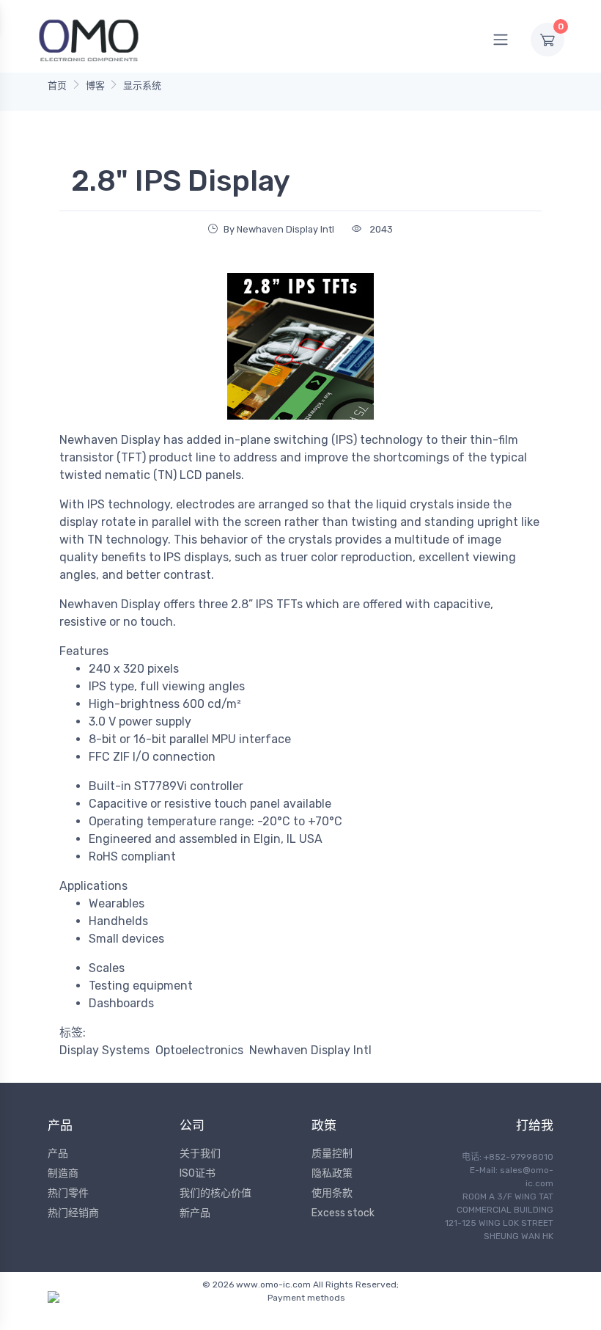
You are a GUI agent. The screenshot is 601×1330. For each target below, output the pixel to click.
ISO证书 (197, 1173)
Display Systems (104, 1050)
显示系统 (142, 85)
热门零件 (68, 1193)
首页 (57, 85)
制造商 (63, 1173)
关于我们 (200, 1153)
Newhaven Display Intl (310, 1050)
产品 (58, 1153)
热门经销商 (73, 1213)
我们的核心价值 (215, 1193)
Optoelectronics (199, 1050)
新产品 (195, 1213)
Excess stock (343, 1213)
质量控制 (332, 1153)
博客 (95, 85)
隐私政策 (332, 1173)
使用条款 (332, 1193)
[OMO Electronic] (89, 39)
